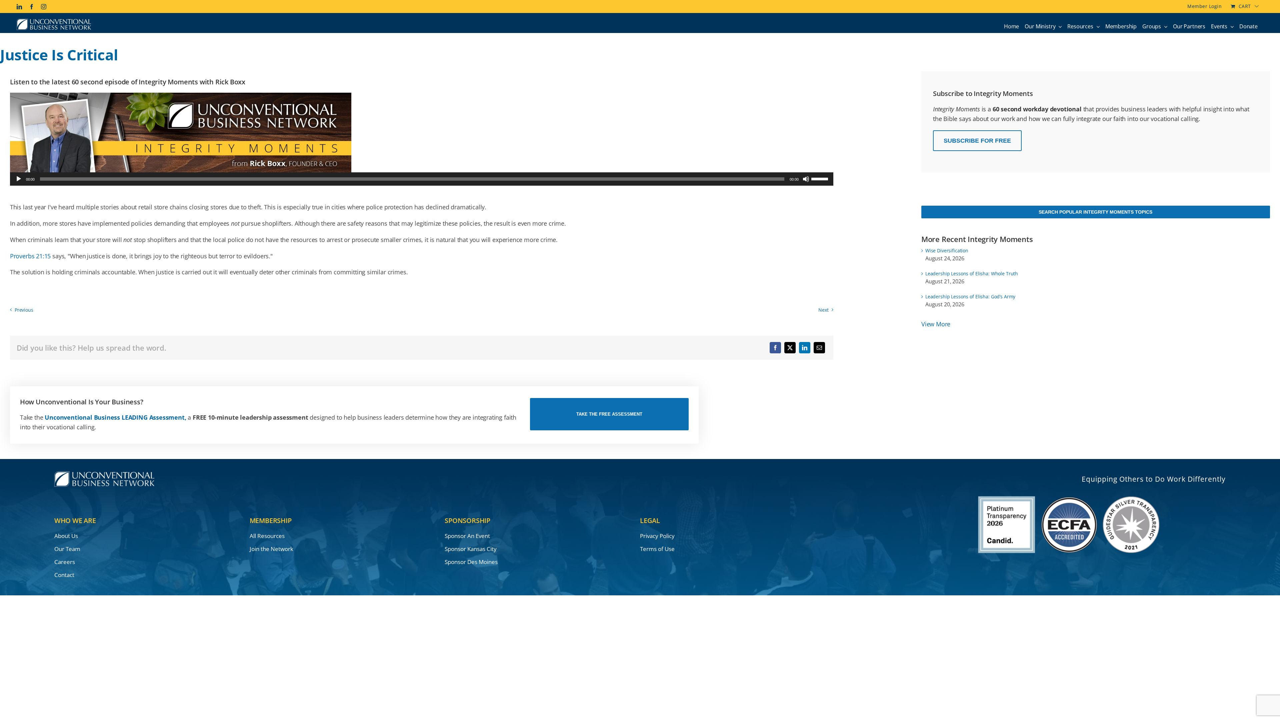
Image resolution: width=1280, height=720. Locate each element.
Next (823, 310)
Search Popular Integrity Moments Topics (1095, 212)
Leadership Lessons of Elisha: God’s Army (970, 296)
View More (935, 324)
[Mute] (806, 179)
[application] (421, 179)
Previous (24, 310)
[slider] (820, 178)
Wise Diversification (946, 250)
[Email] (819, 347)
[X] (790, 347)
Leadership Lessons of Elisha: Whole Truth (971, 273)
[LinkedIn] (804, 347)
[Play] (18, 179)
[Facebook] (775, 347)
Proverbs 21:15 (30, 256)
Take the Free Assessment (609, 414)
